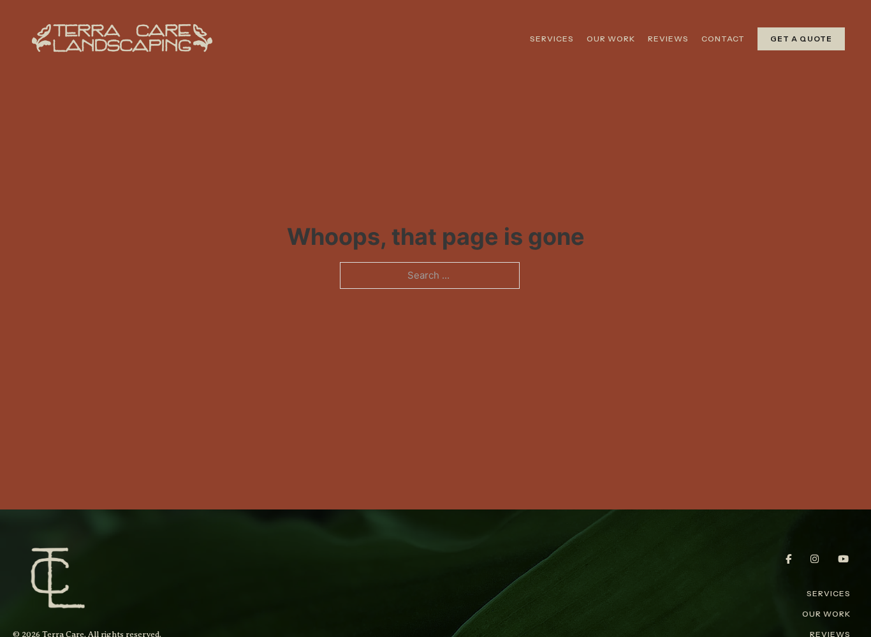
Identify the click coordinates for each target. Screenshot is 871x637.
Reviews (668, 38)
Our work (611, 38)
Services (552, 38)
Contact (723, 38)
